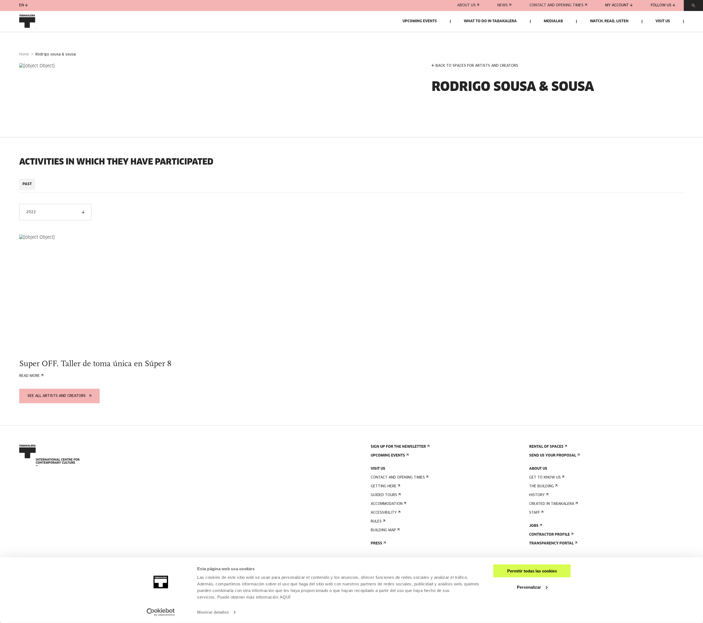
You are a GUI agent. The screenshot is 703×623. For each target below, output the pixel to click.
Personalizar (529, 587)
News (502, 5)
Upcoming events (420, 21)
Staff (534, 512)
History (537, 495)
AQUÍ (285, 597)
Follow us (661, 5)
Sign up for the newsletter (398, 447)
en (21, 5)
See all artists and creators (56, 396)
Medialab (553, 21)
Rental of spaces (546, 447)
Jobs (534, 526)
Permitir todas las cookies (532, 571)
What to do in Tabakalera (490, 21)
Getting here (384, 486)
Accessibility (384, 512)
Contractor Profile (549, 534)
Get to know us (545, 477)
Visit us (662, 21)
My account (617, 5)
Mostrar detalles (213, 612)
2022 (31, 212)
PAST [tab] (27, 184)
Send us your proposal (552, 455)
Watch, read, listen (609, 21)
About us (466, 5)
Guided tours (384, 495)
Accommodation (387, 504)
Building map (383, 530)
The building (541, 486)
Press (376, 543)
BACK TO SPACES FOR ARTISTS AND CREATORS (477, 66)
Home (24, 54)
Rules (376, 521)
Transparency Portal (551, 543)
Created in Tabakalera (551, 504)
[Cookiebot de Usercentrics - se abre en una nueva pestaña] (161, 612)
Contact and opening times (556, 5)
